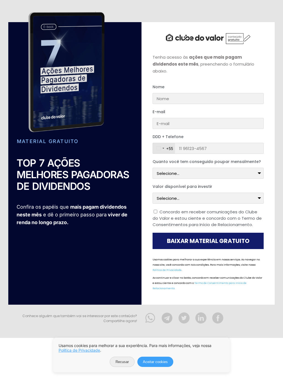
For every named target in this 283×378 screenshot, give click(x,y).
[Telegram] (167, 318)
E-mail (159, 112)
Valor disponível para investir (182, 186)
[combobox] (164, 148)
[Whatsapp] (150, 318)
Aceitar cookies (155, 362)
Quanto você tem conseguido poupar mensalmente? (207, 161)
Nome (158, 87)
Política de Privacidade (167, 270)
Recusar (122, 362)
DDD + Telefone (168, 136)
